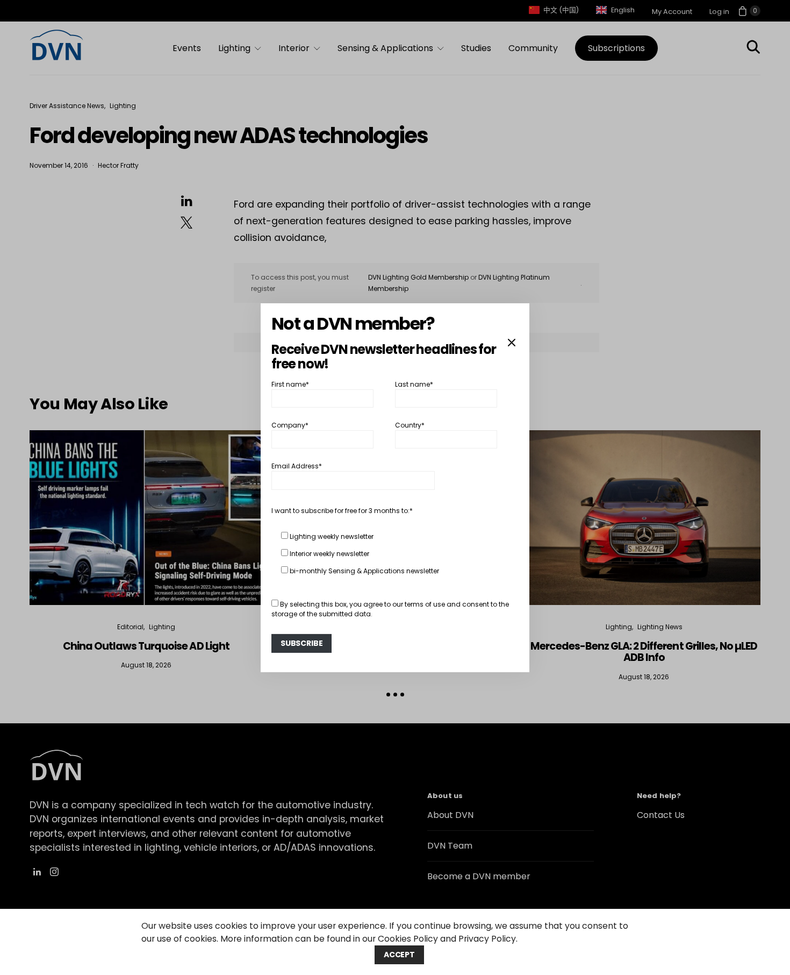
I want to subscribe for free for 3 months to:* (342, 510)
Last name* (414, 383)
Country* (410, 425)
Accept (399, 954)
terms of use (425, 604)
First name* (290, 383)
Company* (289, 425)
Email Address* (296, 466)
